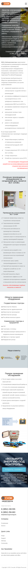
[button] (14, 469)
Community (4, 543)
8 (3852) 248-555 (8, 509)
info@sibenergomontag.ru (8, 514)
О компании (4, 523)
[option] (14, 32)
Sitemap (3, 540)
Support (3, 538)
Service (3, 525)
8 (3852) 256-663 (8, 512)
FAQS (3, 535)
